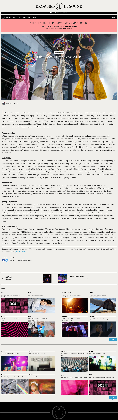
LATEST (3, 288)
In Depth (15, 17)
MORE (113, 339)
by (8, 103)
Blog (28, 17)
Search (113, 17)
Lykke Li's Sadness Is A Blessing (99, 319)
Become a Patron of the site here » (21, 260)
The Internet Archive (67, 28)
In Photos (22, 17)
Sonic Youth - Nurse (34, 377)
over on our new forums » (69, 26)
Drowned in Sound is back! (35, 295)
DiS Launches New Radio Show (10, 353)
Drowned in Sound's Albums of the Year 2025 (101, 377)
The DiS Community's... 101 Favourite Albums (74, 377)
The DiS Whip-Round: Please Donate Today (13, 377)
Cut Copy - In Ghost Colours (97, 353)
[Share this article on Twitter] (6, 260)
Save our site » (59, 13)
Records (8, 17)
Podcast (33, 17)
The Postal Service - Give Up (37, 353)
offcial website (20, 251)
